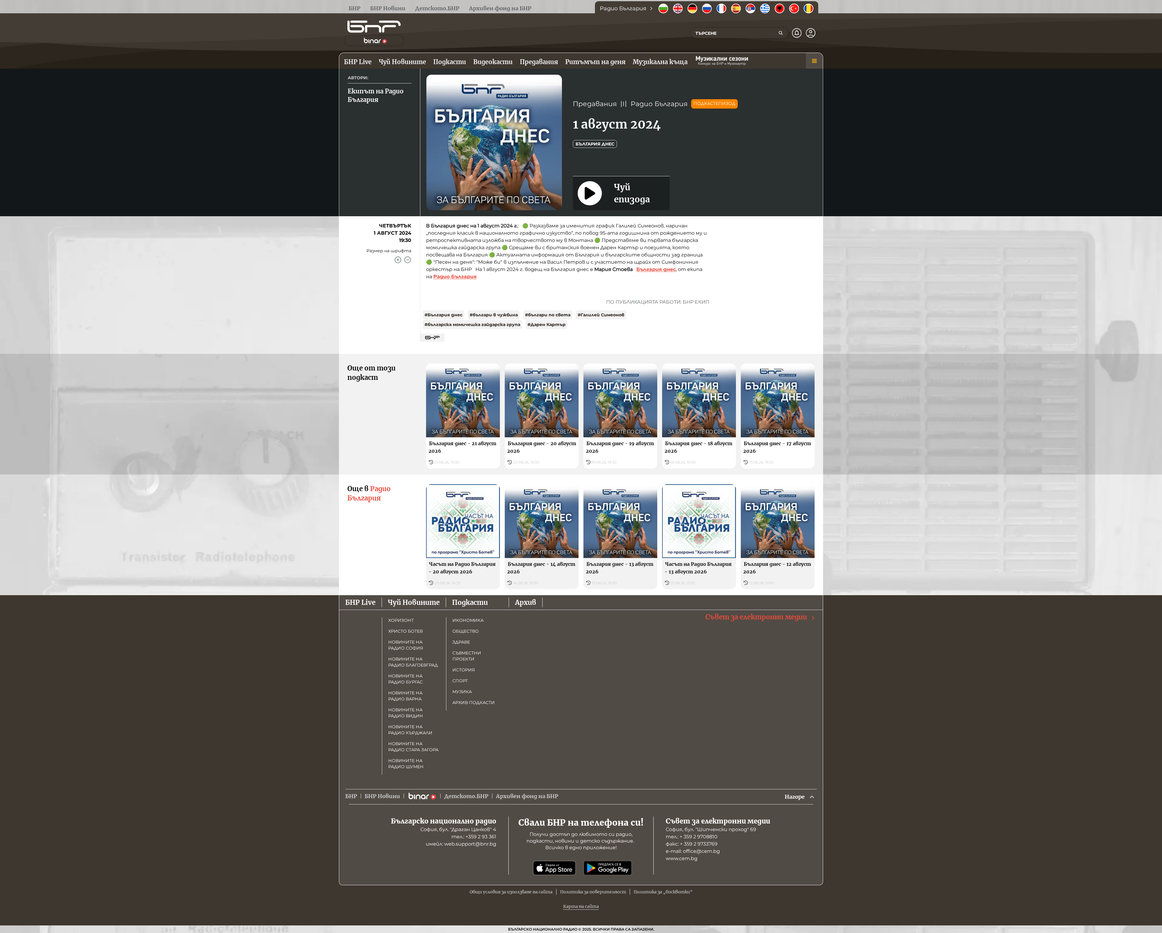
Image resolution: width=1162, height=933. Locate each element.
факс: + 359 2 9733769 (691, 844)
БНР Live (360, 602)
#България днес (443, 315)
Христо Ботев (405, 631)
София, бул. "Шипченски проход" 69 (711, 829)
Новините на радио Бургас (405, 679)
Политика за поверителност (593, 892)
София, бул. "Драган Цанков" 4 (458, 829)
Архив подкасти (473, 702)
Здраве (461, 642)
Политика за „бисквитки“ (663, 892)
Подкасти (470, 602)
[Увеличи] (398, 259)
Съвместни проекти (466, 656)
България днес (595, 144)
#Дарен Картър (546, 324)
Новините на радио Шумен (406, 763)
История (463, 670)
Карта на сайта (581, 906)
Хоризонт (401, 620)
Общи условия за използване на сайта (511, 892)
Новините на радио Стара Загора (413, 746)
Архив (525, 602)
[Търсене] (781, 33)
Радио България (659, 104)
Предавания (595, 104)
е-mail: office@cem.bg (693, 851)
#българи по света (547, 315)
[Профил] (811, 33)
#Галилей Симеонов (601, 315)
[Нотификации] (797, 33)
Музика (462, 691)
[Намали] (407, 259)
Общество (465, 631)
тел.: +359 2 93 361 (473, 837)
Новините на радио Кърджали (410, 730)
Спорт (460, 680)
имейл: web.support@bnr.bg (461, 844)
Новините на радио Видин (405, 713)
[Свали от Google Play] (607, 868)
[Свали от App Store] (554, 868)
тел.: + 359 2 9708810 (691, 837)
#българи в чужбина (494, 315)
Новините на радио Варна (405, 696)
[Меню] (814, 61)
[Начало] (374, 27)
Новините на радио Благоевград (413, 662)
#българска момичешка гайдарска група (472, 324)
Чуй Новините (414, 602)
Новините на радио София (405, 645)
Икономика (468, 620)
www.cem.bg (682, 858)
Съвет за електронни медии (756, 617)
